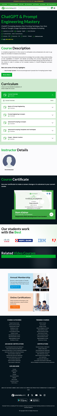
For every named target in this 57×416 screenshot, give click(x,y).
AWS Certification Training (42, 353)
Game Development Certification (43, 350)
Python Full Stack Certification (14, 360)
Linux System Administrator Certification (42, 360)
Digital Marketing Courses (14, 338)
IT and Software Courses (14, 331)
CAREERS (14, 387)
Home (5, 4)
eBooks (14, 372)
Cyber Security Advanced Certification (14, 355)
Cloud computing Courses (42, 335)
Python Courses (42, 323)
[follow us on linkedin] (40, 395)
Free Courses (14, 379)
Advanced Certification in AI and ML (14, 357)
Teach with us (14, 382)
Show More (7, 75)
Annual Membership (14, 376)
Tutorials (14, 374)
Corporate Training (52, 4)
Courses (14, 369)
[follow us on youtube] (36, 395)
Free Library (29, 4)
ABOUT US (4, 387)
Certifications (14, 371)
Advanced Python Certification (14, 353)
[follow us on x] (32, 395)
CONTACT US (22, 387)
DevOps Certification (42, 348)
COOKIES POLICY (51, 387)
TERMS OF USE (29, 387)
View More (28, 256)
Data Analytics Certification (14, 362)
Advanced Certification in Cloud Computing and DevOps (14, 350)
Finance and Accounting (14, 324)
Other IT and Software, (17, 33)
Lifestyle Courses (14, 333)
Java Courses (43, 324)
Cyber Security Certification (42, 359)
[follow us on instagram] (44, 395)
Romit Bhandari (31, 31)
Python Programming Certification (42, 355)
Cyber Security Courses (14, 326)
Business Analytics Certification (42, 347)
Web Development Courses (14, 335)
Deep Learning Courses (43, 329)
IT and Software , (7, 33)
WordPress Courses (14, 340)
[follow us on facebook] (28, 395)
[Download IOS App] (34, 400)
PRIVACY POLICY (36, 387)
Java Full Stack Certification (14, 359)
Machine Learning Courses (42, 331)
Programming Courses (14, 323)
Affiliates (14, 377)
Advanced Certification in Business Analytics (14, 352)
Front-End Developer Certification (43, 352)
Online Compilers (13, 4)
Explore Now (16, 307)
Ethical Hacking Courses (42, 336)
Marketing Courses (14, 328)
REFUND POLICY (44, 387)
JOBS (18, 387)
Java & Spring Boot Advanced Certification (14, 347)
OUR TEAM (9, 387)
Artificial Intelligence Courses (43, 328)
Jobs (21, 4)
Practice (36, 4)
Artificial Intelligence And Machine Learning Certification (42, 362)
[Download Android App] (22, 400)
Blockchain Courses (42, 340)
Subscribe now (16, 287)
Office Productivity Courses (14, 336)
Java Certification (43, 357)
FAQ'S (28, 389)
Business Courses (14, 329)
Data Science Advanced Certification (14, 348)
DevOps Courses (42, 326)
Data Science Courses (42, 333)
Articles (43, 4)
